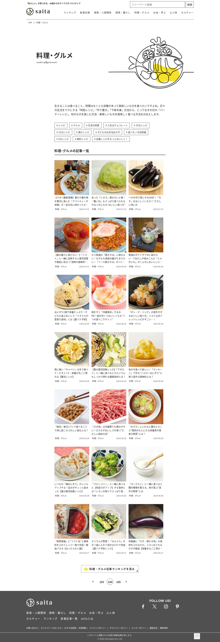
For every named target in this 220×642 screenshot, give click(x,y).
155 (118, 582)
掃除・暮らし (123, 12)
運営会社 (153, 628)
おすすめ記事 (70, 628)
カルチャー (187, 12)
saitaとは (87, 618)
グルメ (76, 125)
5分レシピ (63, 139)
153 (102, 582)
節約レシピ (82, 139)
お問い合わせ (32, 628)
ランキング (70, 12)
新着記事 (85, 12)
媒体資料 (164, 628)
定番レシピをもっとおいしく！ (112, 139)
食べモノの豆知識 (137, 132)
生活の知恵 (93, 125)
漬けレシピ (83, 132)
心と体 (173, 12)
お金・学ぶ (159, 12)
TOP (30, 22)
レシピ (61, 125)
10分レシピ (141, 125)
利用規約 (82, 628)
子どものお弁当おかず (108, 132)
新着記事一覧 (69, 618)
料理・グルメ (142, 12)
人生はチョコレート (117, 125)
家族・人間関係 (103, 12)
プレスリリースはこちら (51, 628)
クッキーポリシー (139, 628)
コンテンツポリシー (98, 628)
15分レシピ (64, 132)
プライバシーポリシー (119, 628)
